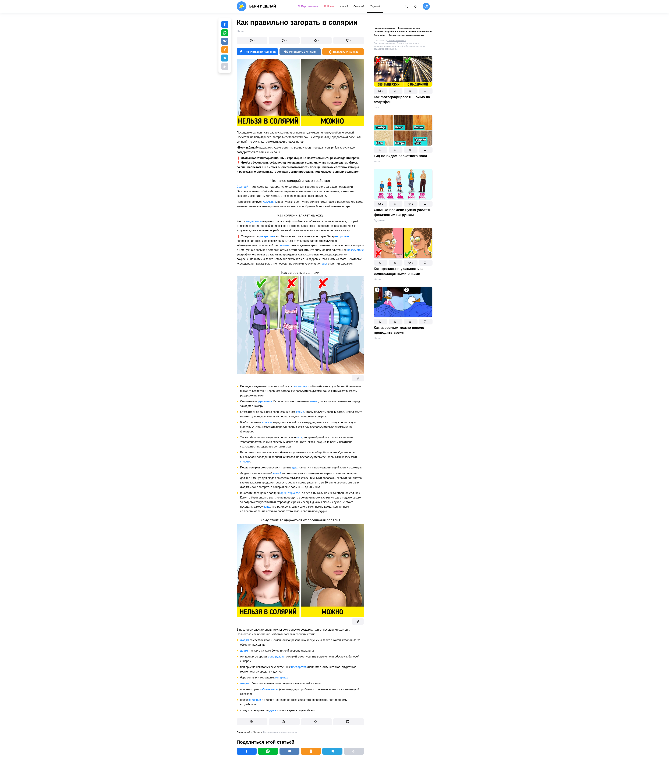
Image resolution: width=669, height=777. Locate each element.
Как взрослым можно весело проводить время (399, 330)
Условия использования (420, 31)
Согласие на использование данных (406, 35)
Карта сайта (379, 35)
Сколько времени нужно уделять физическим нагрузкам (402, 212)
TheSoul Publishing (396, 40)
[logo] (256, 6)
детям (244, 650)
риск (324, 263)
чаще (266, 506)
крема (300, 411)
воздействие (355, 249)
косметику (300, 386)
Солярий (242, 186)
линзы (314, 401)
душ (294, 467)
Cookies (401, 31)
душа (272, 710)
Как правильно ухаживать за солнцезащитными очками (398, 271)
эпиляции (255, 699)
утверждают (267, 236)
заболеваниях (269, 689)
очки (299, 437)
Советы (378, 107)
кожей (277, 473)
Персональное (309, 6)
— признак (342, 236)
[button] (380, 91)
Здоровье (379, 220)
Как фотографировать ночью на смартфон (402, 99)
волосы (267, 422)
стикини (245, 461)
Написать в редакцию (384, 28)
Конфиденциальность (409, 28)
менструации (276, 656)
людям (244, 640)
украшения (265, 401)
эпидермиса (254, 221)
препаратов (299, 667)
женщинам (281, 677)
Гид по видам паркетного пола (400, 156)
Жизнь (377, 161)
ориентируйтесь (290, 493)
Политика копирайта (384, 31)
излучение (269, 201)
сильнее (284, 245)
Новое (330, 6)
